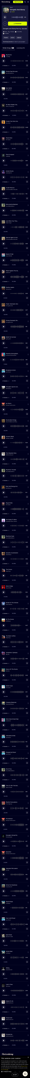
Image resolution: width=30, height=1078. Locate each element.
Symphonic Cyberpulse (12, 652)
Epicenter (8, 852)
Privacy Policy (24, 1066)
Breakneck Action (11, 370)
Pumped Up (9, 1034)
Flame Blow (9, 138)
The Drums (9, 569)
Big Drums (9, 54)
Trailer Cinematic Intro (12, 304)
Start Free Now (18, 1)
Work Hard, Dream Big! (12, 719)
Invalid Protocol (10, 187)
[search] (25, 2)
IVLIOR (12, 11)
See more (24, 28)
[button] (15, 1072)
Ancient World (10, 436)
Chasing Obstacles (11, 702)
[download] (27, 65)
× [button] (28, 1057)
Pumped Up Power (11, 752)
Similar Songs (8, 48)
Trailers (6, 37)
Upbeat (19, 37)
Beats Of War (9, 254)
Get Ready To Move (11, 519)
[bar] (28, 2)
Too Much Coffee (11, 636)
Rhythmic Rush (10, 536)
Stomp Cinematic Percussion (12, 320)
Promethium (9, 818)
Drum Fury (9, 769)
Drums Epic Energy (11, 420)
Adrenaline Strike (10, 735)
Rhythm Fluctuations (11, 802)
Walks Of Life (9, 1001)
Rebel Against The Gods (12, 270)
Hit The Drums (10, 619)
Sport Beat (9, 934)
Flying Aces (9, 1017)
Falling (7, 968)
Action (12, 37)
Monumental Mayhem (12, 204)
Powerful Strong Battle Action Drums (12, 353)
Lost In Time (9, 984)
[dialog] (15, 1067)
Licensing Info (21, 48)
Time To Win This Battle (12, 785)
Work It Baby (9, 586)
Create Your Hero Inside (12, 121)
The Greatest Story (11, 453)
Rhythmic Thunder (11, 469)
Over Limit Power (10, 918)
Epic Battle (9, 88)
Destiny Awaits (10, 287)
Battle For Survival (11, 337)
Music (11, 7)
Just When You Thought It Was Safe (12, 221)
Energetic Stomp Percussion (12, 835)
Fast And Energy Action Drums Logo (12, 486)
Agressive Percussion (12, 868)
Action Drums (9, 171)
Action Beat (9, 951)
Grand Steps (9, 901)
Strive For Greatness (11, 885)
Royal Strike (9, 503)
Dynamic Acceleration (12, 552)
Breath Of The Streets (12, 602)
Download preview (8, 41)
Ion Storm (8, 403)
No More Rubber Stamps (12, 104)
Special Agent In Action (12, 237)
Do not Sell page (4, 1069)
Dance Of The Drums (12, 669)
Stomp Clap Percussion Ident (12, 71)
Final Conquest (10, 154)
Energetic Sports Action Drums (12, 386)
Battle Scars (9, 685)
